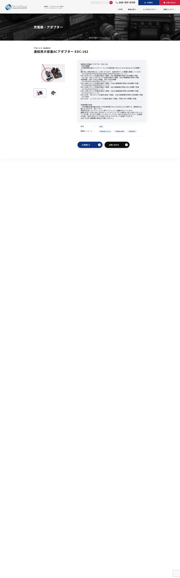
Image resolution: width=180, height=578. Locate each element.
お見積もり (86, 145)
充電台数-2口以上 (105, 131)
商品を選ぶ (132, 9)
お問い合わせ (114, 145)
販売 (101, 127)
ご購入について (168, 9)
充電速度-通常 (119, 131)
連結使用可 (132, 131)
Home (120, 9)
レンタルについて (149, 9)
